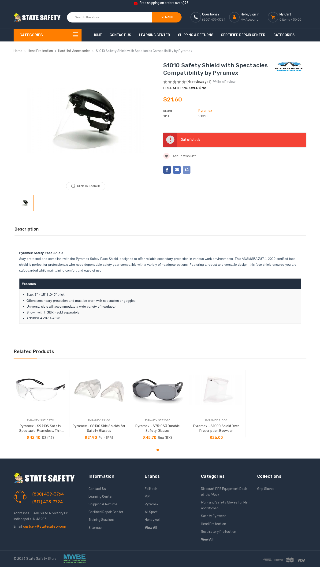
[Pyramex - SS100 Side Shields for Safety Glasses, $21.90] (99, 390)
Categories (283, 35)
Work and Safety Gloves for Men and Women (225, 505)
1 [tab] (157, 450)
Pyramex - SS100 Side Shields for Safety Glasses (99, 428)
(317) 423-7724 (47, 501)
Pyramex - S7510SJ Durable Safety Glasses (157, 428)
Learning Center (154, 35)
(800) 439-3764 (48, 494)
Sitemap (95, 528)
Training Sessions (102, 520)
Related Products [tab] (34, 351)
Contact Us (120, 35)
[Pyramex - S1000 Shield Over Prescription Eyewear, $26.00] (216, 390)
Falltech (151, 489)
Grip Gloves (265, 489)
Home (97, 35)
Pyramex (152, 504)
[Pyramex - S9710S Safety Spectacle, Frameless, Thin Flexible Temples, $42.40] (40, 390)
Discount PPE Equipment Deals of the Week (224, 492)
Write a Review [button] (224, 82)
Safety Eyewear (213, 516)
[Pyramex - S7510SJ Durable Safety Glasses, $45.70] (157, 390)
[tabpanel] (40, 403)
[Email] (177, 170)
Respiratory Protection (218, 532)
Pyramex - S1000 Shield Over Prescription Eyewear (216, 428)
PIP (147, 497)
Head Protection (213, 524)
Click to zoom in (88, 186)
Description (27, 229)
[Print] (186, 170)
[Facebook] (167, 170)
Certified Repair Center (243, 35)
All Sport (151, 512)
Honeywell (152, 520)
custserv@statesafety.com (44, 527)
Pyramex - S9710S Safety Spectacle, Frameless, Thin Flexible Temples (40, 428)
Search (167, 17)
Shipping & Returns (195, 35)
